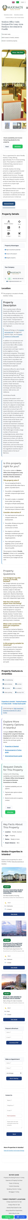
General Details (9, 204)
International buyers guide (13, 756)
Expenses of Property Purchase (14, 1180)
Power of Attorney (14, 1183)
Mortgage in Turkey (14, 1192)
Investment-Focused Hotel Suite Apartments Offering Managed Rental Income (12, 944)
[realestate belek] (13, 8)
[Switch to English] (13, 2)
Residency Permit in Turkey (14, 1189)
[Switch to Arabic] (18, 2)
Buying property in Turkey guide (13, 751)
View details (14, 914)
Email (7, 146)
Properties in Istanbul (8, 701)
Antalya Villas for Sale (14, 1204)
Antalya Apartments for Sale (14, 1202)
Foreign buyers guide (19, 703)
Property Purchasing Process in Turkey (14, 1177)
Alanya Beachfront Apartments (14, 1210)
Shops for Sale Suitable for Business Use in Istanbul (12, 997)
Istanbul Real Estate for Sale (14, 1207)
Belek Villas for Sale (14, 1213)
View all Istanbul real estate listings (14, 1150)
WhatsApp (18, 146)
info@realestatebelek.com (14, 281)
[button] (24, 85)
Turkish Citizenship (14, 1186)
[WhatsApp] (9, 279)
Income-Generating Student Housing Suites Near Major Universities (13, 891)
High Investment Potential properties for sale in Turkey (13, 710)
